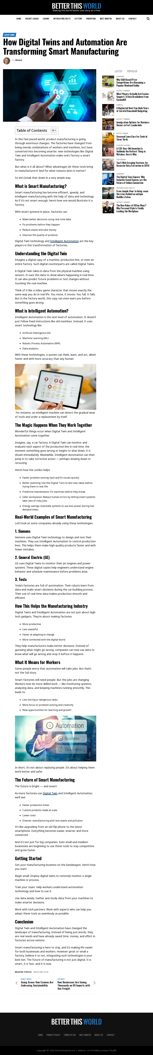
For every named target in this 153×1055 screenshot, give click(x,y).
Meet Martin (106, 18)
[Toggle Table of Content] (52, 130)
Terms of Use (70, 1034)
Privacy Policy (53, 1034)
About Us (120, 18)
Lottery (78, 18)
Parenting (91, 18)
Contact (132, 18)
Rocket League (32, 18)
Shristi (18, 60)
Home (18, 18)
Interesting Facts (61, 18)
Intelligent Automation (64, 241)
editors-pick (41, 972)
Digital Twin (50, 793)
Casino (46, 18)
